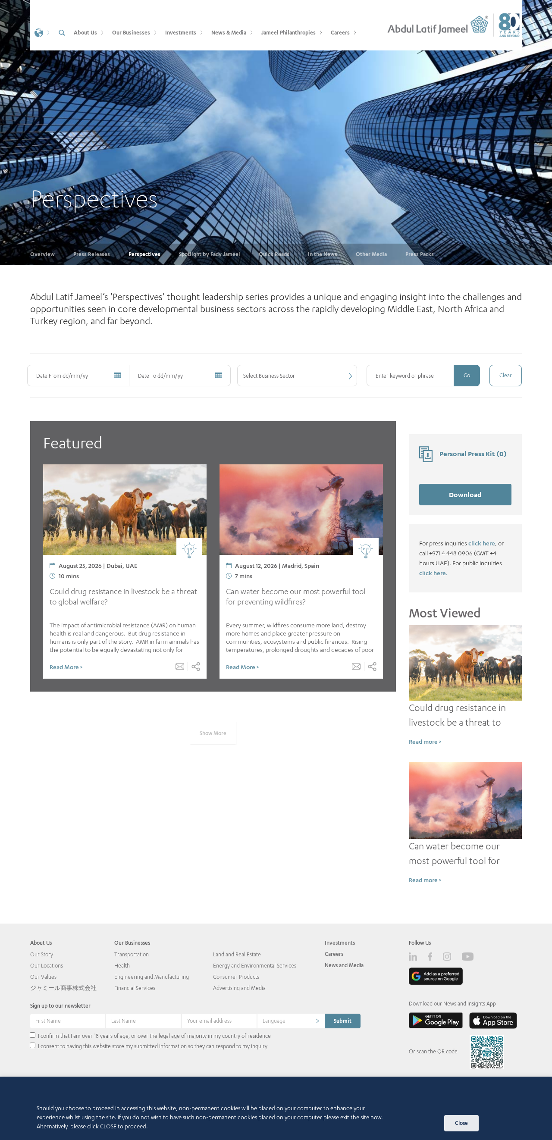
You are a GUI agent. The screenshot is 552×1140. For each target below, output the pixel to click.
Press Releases (91, 254)
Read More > (66, 666)
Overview (42, 254)
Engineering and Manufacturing (151, 977)
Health (122, 965)
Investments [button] (180, 32)
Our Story (41, 954)
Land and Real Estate (237, 954)
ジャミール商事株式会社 (63, 988)
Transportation (131, 954)
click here (481, 543)
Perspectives (144, 254)
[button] (41, 32)
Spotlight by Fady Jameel (209, 254)
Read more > (425, 741)
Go (467, 375)
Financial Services (134, 988)
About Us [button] (85, 32)
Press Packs (419, 254)
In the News (322, 254)
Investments (340, 943)
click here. (433, 572)
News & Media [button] (228, 32)
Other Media (371, 254)
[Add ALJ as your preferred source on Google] (436, 976)
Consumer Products (236, 977)
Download (465, 494)
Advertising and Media (239, 988)
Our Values (43, 977)
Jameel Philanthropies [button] (288, 32)
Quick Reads (274, 254)
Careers (334, 954)
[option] (276, 132)
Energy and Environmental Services (254, 965)
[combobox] (297, 375)
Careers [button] (340, 32)
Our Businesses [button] (131, 32)
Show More (213, 733)
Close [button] (461, 1123)
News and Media (344, 965)
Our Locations (46, 965)
